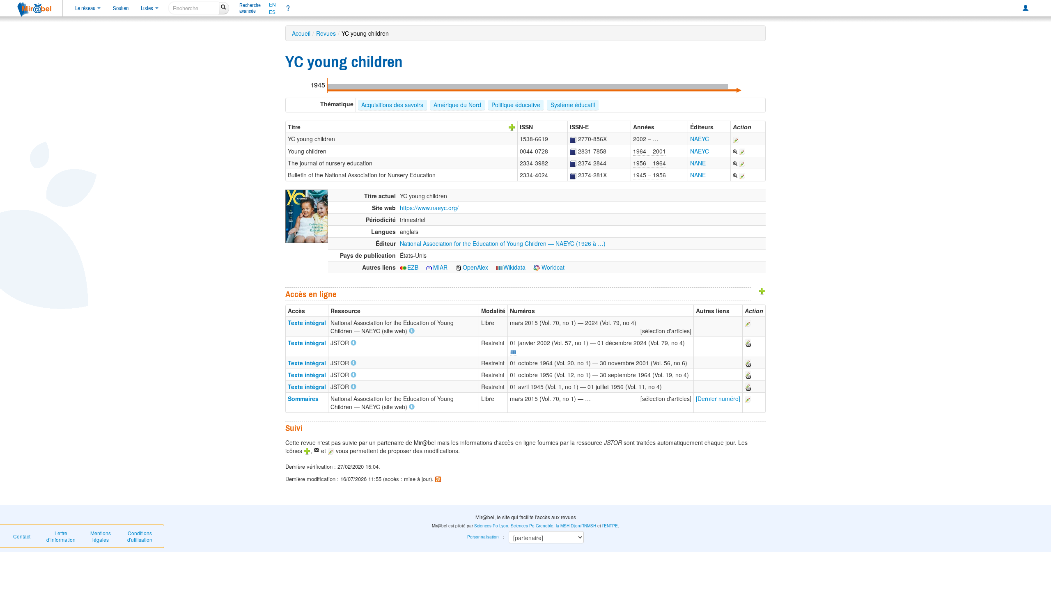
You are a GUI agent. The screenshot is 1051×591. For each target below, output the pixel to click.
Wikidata (514, 267)
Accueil (301, 33)
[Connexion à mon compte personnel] (1026, 8)
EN (272, 4)
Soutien (121, 8)
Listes (147, 8)
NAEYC (699, 139)
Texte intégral (307, 322)
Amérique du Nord (457, 105)
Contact (21, 536)
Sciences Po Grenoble (532, 526)
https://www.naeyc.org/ (429, 208)
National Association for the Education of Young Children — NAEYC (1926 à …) (503, 243)
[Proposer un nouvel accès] (762, 290)
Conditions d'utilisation (139, 536)
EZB (412, 267)
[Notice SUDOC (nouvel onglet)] (573, 139)
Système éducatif (573, 105)
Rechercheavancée (250, 8)
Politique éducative (515, 105)
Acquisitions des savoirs (392, 105)
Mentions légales (100, 536)
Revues (326, 33)
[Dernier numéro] (718, 398)
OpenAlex (475, 267)
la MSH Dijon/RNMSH (576, 526)
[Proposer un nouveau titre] (512, 127)
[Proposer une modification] (736, 139)
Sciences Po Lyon (491, 526)
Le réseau (85, 8)
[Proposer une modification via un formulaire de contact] (747, 343)
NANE (698, 163)
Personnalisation (483, 537)
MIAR (440, 267)
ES (272, 12)
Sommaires (303, 398)
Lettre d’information (61, 536)
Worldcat (552, 267)
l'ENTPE (610, 526)
